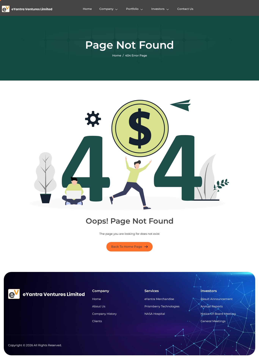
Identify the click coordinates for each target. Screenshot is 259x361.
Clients (97, 321)
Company (106, 9)
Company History (104, 314)
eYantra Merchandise (159, 299)
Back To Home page (126, 246)
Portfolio (132, 9)
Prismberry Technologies (161, 306)
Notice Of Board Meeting (218, 314)
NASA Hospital (154, 314)
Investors (158, 9)
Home (87, 9)
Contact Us (185, 9)
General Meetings (213, 321)
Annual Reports (212, 306)
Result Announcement (217, 299)
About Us (98, 306)
